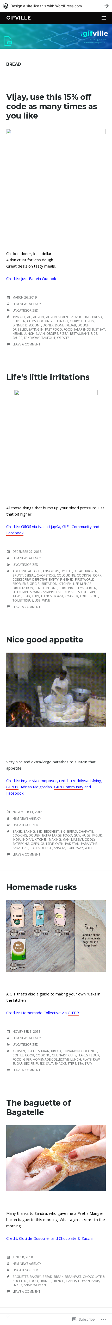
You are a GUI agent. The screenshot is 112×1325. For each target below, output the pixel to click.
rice (94, 333)
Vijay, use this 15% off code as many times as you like (51, 106)
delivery (88, 321)
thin (35, 596)
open (35, 843)
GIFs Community (77, 526)
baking (29, 831)
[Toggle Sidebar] (103, 18)
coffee (18, 1055)
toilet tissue (23, 600)
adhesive (20, 571)
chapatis (86, 831)
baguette (20, 1276)
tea (80, 1063)
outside (47, 843)
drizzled (20, 329)
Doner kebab (65, 325)
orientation (23, 588)
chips (31, 321)
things (46, 596)
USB (38, 600)
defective (39, 579)
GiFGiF (34, 583)
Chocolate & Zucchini (77, 1238)
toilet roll (89, 596)
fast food (53, 329)
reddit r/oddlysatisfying (80, 780)
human (84, 1281)
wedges (63, 338)
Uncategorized (25, 310)
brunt (18, 575)
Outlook (49, 278)
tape (92, 592)
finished (66, 579)
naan (40, 333)
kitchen (65, 583)
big (63, 831)
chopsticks (46, 575)
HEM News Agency (27, 304)
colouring (66, 575)
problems (76, 588)
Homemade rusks (41, 887)
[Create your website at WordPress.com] (56, 6)
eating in (36, 329)
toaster (71, 596)
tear (26, 596)
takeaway (32, 338)
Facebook (14, 532)
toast (58, 596)
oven (59, 843)
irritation (49, 583)
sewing (36, 592)
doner (48, 325)
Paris (95, 1281)
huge (86, 835)
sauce (17, 338)
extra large (51, 835)
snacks (59, 848)
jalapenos (82, 329)
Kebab (17, 333)
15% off (19, 317)
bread (97, 317)
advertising (81, 317)
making (55, 839)
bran (45, 1051)
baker (17, 831)
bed (39, 831)
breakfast (73, 1276)
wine (46, 600)
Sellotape (21, 592)
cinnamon (71, 1051)
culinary (60, 321)
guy (77, 835)
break (58, 1276)
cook (29, 1055)
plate (87, 1059)
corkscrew (22, 579)
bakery (35, 1276)
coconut (89, 1051)
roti (33, 848)
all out (34, 571)
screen (90, 588)
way (79, 848)
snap (28, 1285)
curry (75, 321)
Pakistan (72, 843)
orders (52, 333)
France (45, 1281)
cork (97, 575)
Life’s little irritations (48, 377)
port (63, 588)
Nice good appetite (44, 640)
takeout (48, 338)
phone (51, 588)
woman (39, 1285)
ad (29, 317)
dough (84, 325)
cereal (29, 575)
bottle (66, 571)
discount (33, 325)
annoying (50, 571)
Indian (27, 839)
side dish (45, 848)
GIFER (73, 1012)
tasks (17, 596)
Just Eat (28, 278)
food (68, 329)
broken (91, 571)
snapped (50, 592)
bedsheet (51, 831)
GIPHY (12, 786)
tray (88, 1063)
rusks (40, 1063)
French (58, 1281)
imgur (26, 780)
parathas (20, 848)
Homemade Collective (51, 1059)
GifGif (26, 526)
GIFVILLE (18, 18)
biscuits (33, 1051)
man (66, 839)
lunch (29, 333)
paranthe (89, 843)
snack (17, 1285)
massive (77, 839)
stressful (79, 592)
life (76, 583)
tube (71, 848)
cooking (44, 321)
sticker (64, 592)
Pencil (40, 588)
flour (94, 1055)
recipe (29, 1063)
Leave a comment (26, 344)
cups (72, 1055)
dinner (18, 325)
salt (49, 1063)
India (17, 839)
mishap (85, 583)
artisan (19, 1051)
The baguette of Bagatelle (38, 1107)
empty (54, 579)
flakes (83, 1055)
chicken (19, 321)
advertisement (58, 317)
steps (72, 1063)
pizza (64, 333)
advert (39, 317)
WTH (88, 848)
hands (71, 1281)
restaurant (79, 333)
